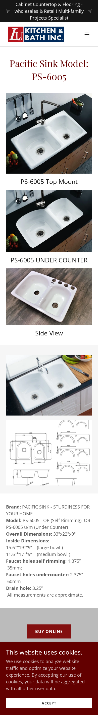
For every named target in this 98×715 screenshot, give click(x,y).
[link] (36, 34)
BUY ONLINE (49, 631)
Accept (49, 703)
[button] (87, 34)
